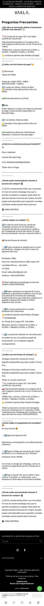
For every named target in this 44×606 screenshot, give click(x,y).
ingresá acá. (22, 581)
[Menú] (14, 602)
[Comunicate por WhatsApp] (39, 588)
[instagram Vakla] (17, 550)
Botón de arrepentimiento (22, 584)
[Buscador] (22, 602)
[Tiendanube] (22, 588)
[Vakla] (6, 602)
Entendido (37, 595)
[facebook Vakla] (24, 550)
